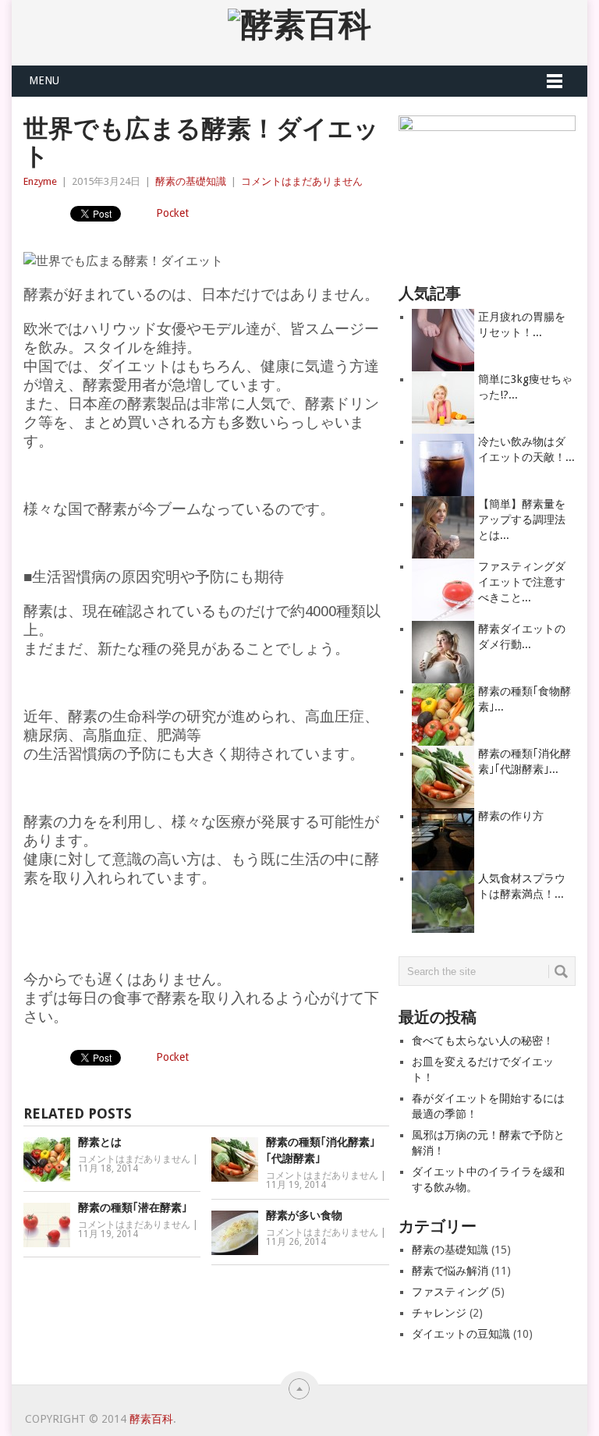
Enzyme (40, 181)
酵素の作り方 (511, 816)
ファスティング (450, 1291)
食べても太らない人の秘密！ (483, 1040)
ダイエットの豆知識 (461, 1334)
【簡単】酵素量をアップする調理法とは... (521, 519)
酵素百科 (151, 1419)
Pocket (172, 213)
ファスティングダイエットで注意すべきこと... (521, 582)
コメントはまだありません (302, 181)
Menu (44, 80)
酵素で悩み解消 (450, 1270)
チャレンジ (439, 1313)
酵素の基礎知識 (190, 181)
